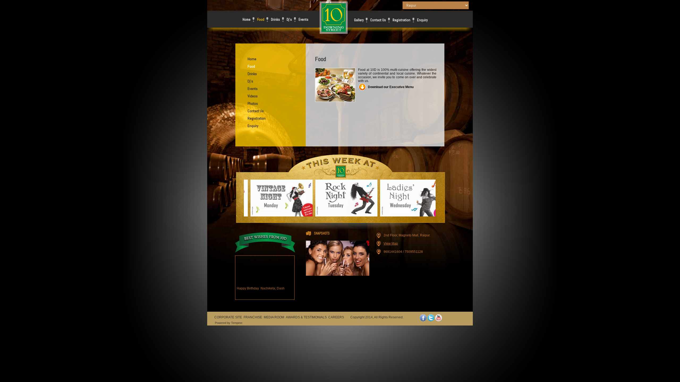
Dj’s (289, 19)
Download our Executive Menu (391, 87)
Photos (253, 103)
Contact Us (378, 20)
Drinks (275, 19)
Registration (401, 20)
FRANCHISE (253, 317)
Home (246, 19)
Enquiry (422, 20)
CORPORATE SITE (228, 317)
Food (260, 19)
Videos (253, 96)
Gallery (359, 20)
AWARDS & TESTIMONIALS (306, 317)
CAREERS (336, 317)
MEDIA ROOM (274, 317)
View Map (391, 243)
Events (303, 19)
